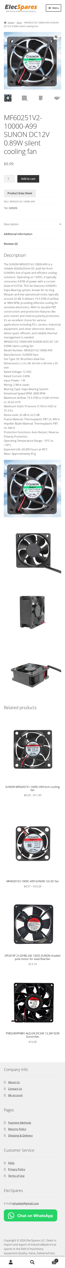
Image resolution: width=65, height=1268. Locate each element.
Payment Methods (19, 1123)
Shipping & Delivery (20, 1135)
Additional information (18, 234)
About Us (14, 1082)
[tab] (32, 224)
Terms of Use (16, 1176)
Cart (50, 1259)
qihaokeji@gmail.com (25, 1203)
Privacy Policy (16, 1169)
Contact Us (15, 1089)
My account (15, 1095)
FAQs (11, 1163)
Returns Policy (17, 1129)
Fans (19, 22)
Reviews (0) (11, 244)
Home (11, 22)
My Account (11, 1262)
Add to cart (28, 179)
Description (11, 224)
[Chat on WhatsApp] (32, 1215)
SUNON (13, 207)
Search (32, 1262)
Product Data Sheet (20, 193)
